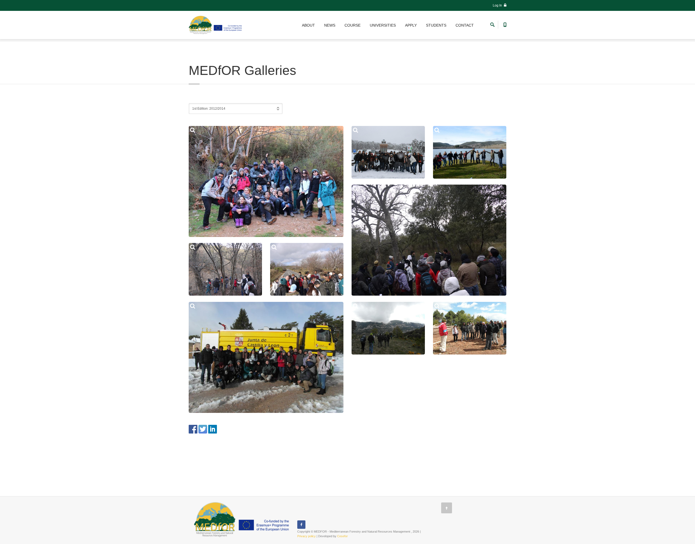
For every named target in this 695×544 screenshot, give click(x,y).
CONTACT (465, 25)
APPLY (411, 25)
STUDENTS (436, 25)
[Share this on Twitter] (202, 428)
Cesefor (342, 536)
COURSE (353, 25)
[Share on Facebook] (193, 428)
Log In (498, 5)
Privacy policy (306, 536)
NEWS (329, 25)
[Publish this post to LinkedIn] (212, 428)
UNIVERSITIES (383, 25)
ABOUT (308, 25)
